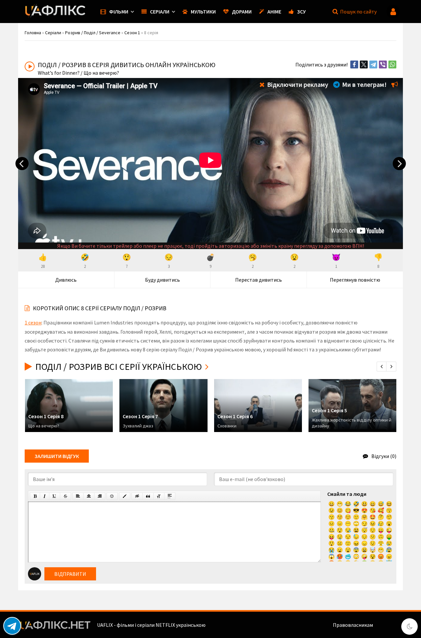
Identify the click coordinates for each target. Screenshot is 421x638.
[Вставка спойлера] (169, 496)
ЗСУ (301, 11)
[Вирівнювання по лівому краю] (78, 496)
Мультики (203, 11)
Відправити (70, 574)
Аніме (274, 11)
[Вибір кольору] (124, 496)
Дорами (242, 11)
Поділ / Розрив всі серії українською (118, 366)
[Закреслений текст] (65, 496)
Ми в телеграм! (363, 84)
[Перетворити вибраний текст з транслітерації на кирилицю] (158, 496)
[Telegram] (373, 64)
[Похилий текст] (44, 496)
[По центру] (88, 496)
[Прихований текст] (137, 496)
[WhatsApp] (392, 64)
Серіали (159, 11)
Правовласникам (353, 625)
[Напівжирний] (35, 496)
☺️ (348, 517)
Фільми (118, 11)
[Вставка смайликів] (112, 496)
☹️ (339, 543)
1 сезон (33, 322)
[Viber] (383, 64)
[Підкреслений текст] (54, 496)
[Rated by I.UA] (388, 625)
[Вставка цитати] (148, 496)
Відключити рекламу (297, 84)
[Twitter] (364, 64)
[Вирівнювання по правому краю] (99, 496)
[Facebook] (354, 64)
